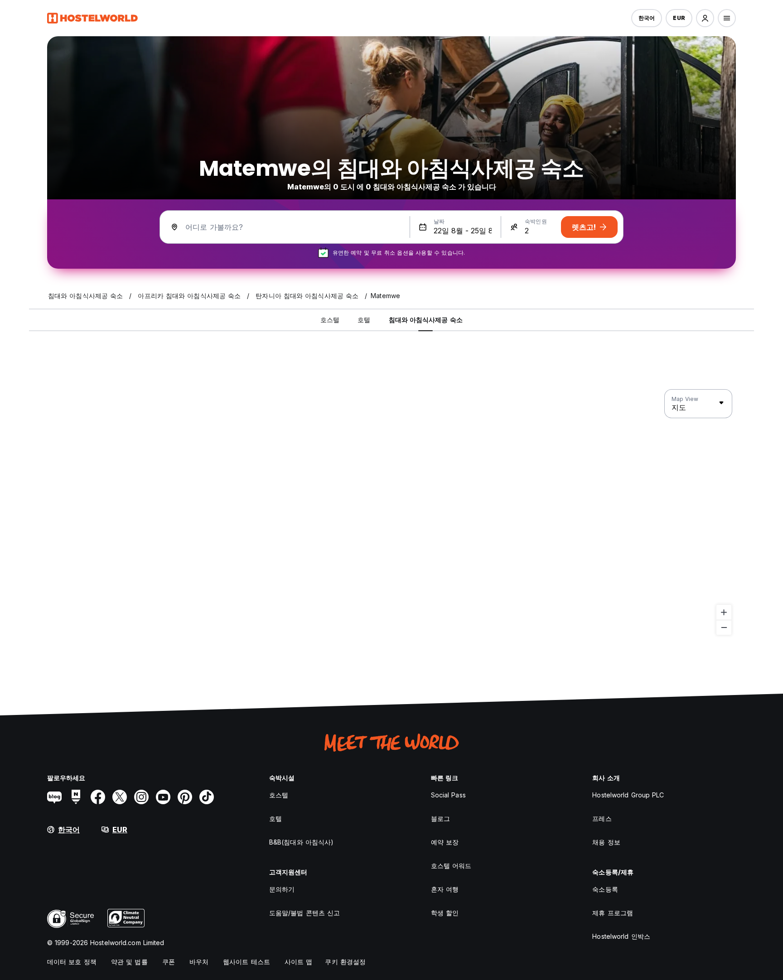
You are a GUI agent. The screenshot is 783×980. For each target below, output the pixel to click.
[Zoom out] (723, 627)
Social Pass (448, 795)
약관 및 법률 (129, 962)
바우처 (198, 962)
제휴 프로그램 (612, 913)
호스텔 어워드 (451, 865)
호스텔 (278, 795)
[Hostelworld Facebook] (98, 797)
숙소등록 (605, 889)
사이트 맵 (299, 962)
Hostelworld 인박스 (621, 936)
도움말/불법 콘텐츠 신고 (304, 913)
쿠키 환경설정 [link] (345, 962)
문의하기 (282, 889)
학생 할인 (445, 913)
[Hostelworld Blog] (54, 797)
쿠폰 (168, 962)
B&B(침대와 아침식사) (301, 842)
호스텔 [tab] (329, 319)
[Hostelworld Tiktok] (206, 797)
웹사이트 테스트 (246, 962)
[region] (391, 512)
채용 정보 (606, 842)
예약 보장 (445, 842)
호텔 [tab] (364, 319)
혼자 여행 (445, 889)
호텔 (275, 818)
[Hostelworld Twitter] (119, 797)
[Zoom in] (723, 612)
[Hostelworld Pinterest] (185, 797)
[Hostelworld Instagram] (141, 797)
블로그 (440, 818)
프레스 (601, 818)
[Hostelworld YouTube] (163, 797)
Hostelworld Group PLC (628, 795)
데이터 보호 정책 (72, 962)
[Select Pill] (705, 18)
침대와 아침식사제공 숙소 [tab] (426, 319)
